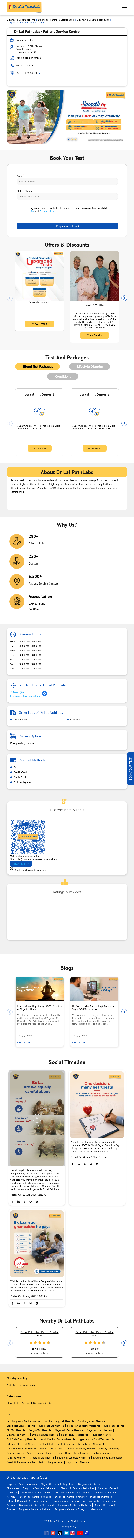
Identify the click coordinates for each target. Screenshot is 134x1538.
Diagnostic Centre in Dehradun (77, 1488)
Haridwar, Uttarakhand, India (25, 696)
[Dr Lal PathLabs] (24, 8)
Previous (10, 298)
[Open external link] (130, 784)
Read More (24, 1042)
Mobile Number (25, 190)
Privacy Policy (46, 211)
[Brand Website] (87, 1533)
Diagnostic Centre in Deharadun (40, 1488)
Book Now (39, 448)
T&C (31, 211)
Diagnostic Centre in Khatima (35, 1496)
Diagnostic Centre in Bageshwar (57, 1484)
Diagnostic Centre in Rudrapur (35, 1509)
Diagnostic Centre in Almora (22, 1484)
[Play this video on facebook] (37, 1120)
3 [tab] (76, 139)
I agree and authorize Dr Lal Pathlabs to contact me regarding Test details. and (69, 209)
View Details (39, 323)
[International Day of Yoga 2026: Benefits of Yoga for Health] (40, 989)
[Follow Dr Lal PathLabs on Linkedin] (67, 1533)
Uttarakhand (20, 719)
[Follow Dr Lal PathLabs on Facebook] (47, 1533)
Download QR (21, 863)
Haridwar (75, 719)
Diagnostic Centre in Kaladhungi (73, 1492)
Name (20, 175)
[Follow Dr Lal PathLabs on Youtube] (80, 1533)
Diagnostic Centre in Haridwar (36, 1492)
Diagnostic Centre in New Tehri (68, 1500)
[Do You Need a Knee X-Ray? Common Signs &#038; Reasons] (94, 989)
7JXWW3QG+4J (18, 692)
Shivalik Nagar (27, 1385)
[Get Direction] (44, 695)
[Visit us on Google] (54, 1533)
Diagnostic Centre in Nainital (32, 1500)
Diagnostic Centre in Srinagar (71, 1509)
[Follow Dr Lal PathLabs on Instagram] (73, 1533)
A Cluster (11, 1385)
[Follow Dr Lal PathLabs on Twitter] (60, 1533)
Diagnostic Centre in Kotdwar (71, 1496)
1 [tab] (69, 139)
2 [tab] (72, 139)
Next (124, 298)
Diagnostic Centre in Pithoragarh (36, 1505)
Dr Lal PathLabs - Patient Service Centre (40, 1333)
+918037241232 (25, 65)
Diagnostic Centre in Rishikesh (74, 1505)
